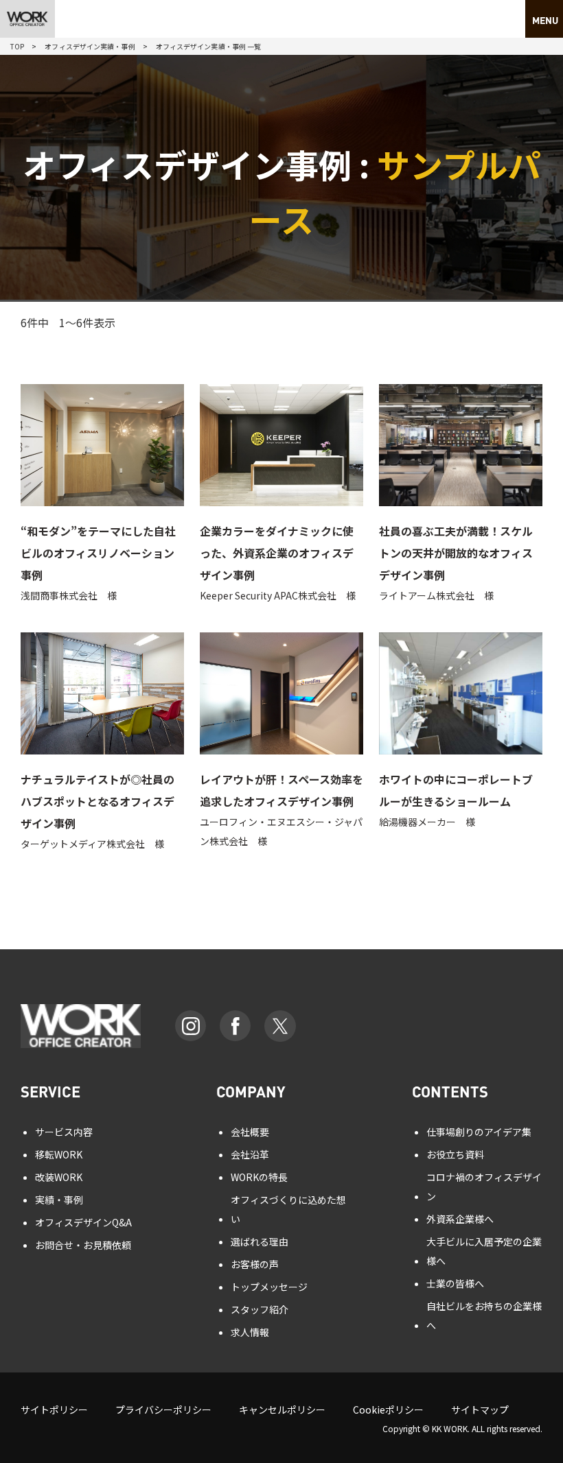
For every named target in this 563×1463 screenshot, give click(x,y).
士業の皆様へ (455, 1283)
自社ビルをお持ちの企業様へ (484, 1315)
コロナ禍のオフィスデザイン (484, 1186)
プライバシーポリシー (163, 1409)
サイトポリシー (54, 1409)
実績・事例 (59, 1199)
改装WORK (58, 1177)
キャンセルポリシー (282, 1409)
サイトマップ (480, 1409)
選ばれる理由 (259, 1241)
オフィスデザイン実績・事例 (90, 46)
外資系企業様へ (460, 1219)
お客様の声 (255, 1264)
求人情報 (250, 1332)
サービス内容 (64, 1132)
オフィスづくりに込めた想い (288, 1209)
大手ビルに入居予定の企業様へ (484, 1251)
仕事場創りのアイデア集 (478, 1132)
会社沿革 (250, 1154)
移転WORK (58, 1154)
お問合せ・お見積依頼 (83, 1245)
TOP (17, 46)
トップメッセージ (269, 1287)
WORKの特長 (259, 1177)
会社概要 (250, 1132)
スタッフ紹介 (259, 1309)
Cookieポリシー (388, 1409)
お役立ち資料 (455, 1154)
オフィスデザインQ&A (83, 1222)
